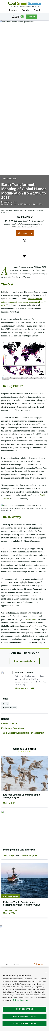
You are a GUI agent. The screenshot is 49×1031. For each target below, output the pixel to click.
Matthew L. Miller (10, 202)
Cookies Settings (24, 1009)
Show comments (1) (23, 661)
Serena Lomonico (11, 910)
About (37, 10)
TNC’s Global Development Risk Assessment (22, 733)
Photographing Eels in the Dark (20, 849)
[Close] (46, 971)
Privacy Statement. (20, 1000)
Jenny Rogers (9, 855)
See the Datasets (9, 724)
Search (25, 10)
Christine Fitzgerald (28, 855)
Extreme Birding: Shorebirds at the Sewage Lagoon (21, 796)
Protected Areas (9, 708)
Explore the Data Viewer (12, 728)
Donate (31, 17)
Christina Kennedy (30, 619)
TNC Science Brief (9, 179)
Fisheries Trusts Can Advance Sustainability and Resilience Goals (21, 903)
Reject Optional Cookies (24, 1016)
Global (5, 704)
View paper (23, 233)
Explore (13, 10)
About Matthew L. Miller (25, 688)
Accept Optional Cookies (25, 1024)
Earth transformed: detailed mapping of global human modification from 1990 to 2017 (24, 301)
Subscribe (38, 964)
